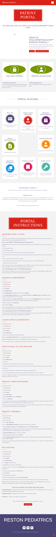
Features (32, 51)
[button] (52, 2)
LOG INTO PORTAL (14, 76)
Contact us (28, 501)
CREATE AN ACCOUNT (41, 76)
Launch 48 (41, 532)
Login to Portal (28, 504)
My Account (7, 284)
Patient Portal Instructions (42, 51)
